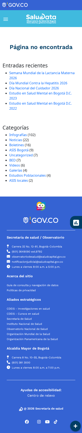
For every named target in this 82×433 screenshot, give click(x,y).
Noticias (15, 140)
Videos (14, 165)
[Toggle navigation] (9, 19)
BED (12, 160)
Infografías (18, 134)
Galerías (15, 170)
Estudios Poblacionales (27, 175)
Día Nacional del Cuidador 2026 (34, 88)
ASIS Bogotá (19, 150)
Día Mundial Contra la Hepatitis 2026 (38, 83)
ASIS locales (18, 180)
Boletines (16, 145)
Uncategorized (21, 155)
